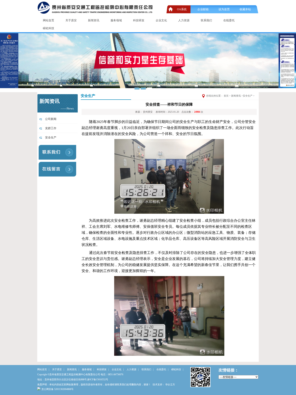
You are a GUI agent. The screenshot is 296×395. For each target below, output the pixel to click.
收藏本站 (245, 9)
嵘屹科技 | (177, 369)
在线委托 (229, 20)
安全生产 (49, 137)
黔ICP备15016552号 (97, 379)
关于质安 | (58, 369)
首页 (226, 95)
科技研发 (138, 20)
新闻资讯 (93, 20)
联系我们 (206, 20)
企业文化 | (118, 369)
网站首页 (48, 20)
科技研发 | (103, 369)
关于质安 (71, 20)
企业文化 (161, 20)
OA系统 (182, 9)
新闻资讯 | (73, 369)
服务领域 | (88, 369)
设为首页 (224, 9)
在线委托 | (162, 369)
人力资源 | (133, 369)
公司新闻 (49, 119)
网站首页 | (43, 369)
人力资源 (183, 20)
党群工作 (49, 128)
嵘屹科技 (48, 28)
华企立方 (170, 384)
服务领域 (116, 20)
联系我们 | (147, 369)
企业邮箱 (203, 9)
